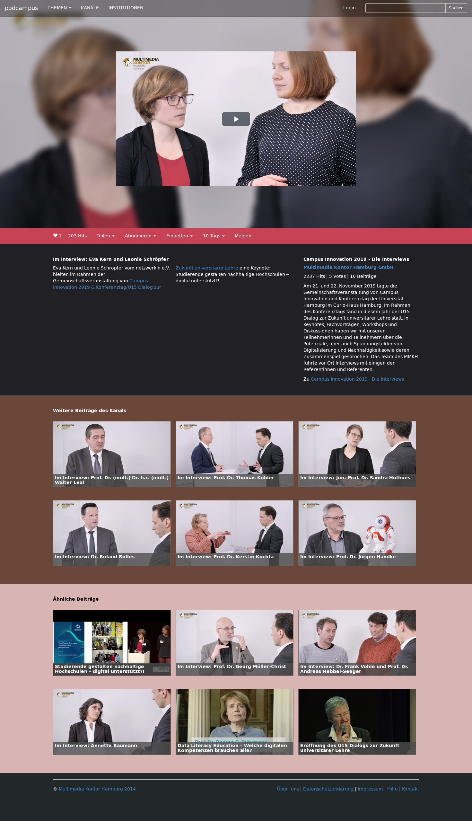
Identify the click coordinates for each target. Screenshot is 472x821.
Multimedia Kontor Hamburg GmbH (348, 267)
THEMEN (58, 8)
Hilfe (392, 789)
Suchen (456, 8)
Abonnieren (139, 236)
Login (349, 8)
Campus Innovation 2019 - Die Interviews (357, 379)
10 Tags (212, 236)
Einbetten (177, 236)
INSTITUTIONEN (126, 8)
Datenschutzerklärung (328, 789)
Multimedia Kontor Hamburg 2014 (97, 789)
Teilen (104, 236)
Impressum (370, 789)
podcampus (21, 8)
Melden (243, 236)
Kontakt (410, 789)
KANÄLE (90, 8)
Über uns (288, 789)
